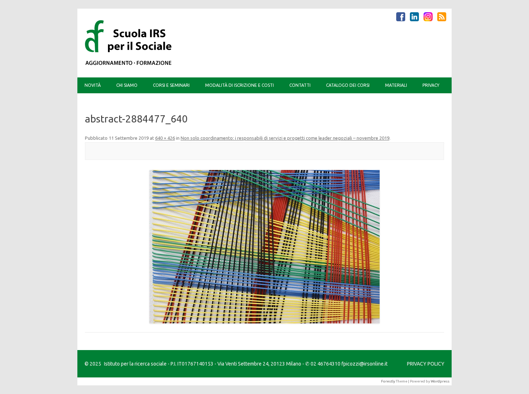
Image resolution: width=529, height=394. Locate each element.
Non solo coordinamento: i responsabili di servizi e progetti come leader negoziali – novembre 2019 (285, 137)
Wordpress (440, 381)
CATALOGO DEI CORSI (348, 85)
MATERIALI (396, 85)
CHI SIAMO (126, 85)
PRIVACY (430, 85)
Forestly (388, 381)
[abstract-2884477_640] (264, 246)
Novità (93, 85)
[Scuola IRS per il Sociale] (128, 65)
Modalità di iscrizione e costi (239, 85)
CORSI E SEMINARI (171, 85)
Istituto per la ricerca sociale (135, 364)
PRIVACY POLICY (425, 364)
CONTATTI (300, 85)
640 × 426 (165, 137)
